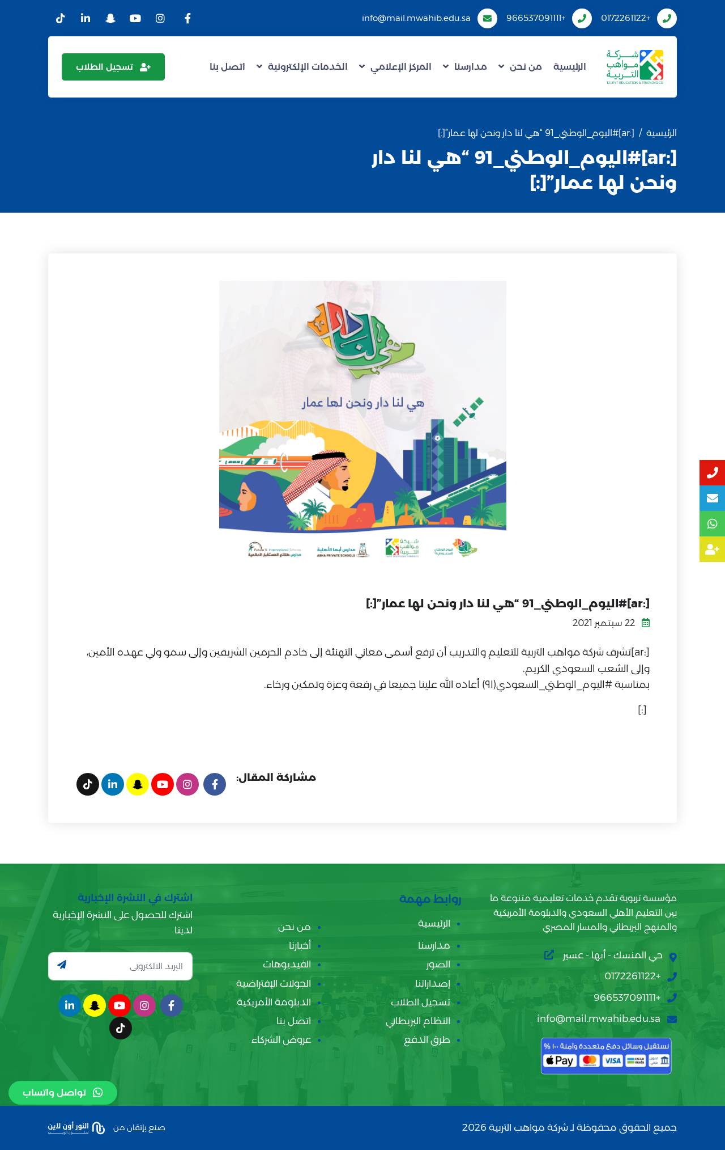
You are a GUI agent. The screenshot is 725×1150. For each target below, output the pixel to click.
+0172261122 (625, 17)
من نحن (526, 66)
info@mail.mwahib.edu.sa (416, 17)
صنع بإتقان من (138, 1127)
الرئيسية (569, 66)
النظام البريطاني (418, 1020)
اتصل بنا (227, 66)
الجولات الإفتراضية (273, 983)
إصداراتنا (432, 983)
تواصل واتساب (54, 1092)
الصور (438, 964)
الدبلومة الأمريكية (274, 1002)
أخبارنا (300, 945)
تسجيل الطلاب (104, 66)
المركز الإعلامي (401, 66)
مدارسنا (470, 66)
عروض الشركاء (281, 1039)
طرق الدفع (427, 1039)
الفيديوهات (287, 964)
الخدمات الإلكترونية (308, 66)
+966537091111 (535, 17)
